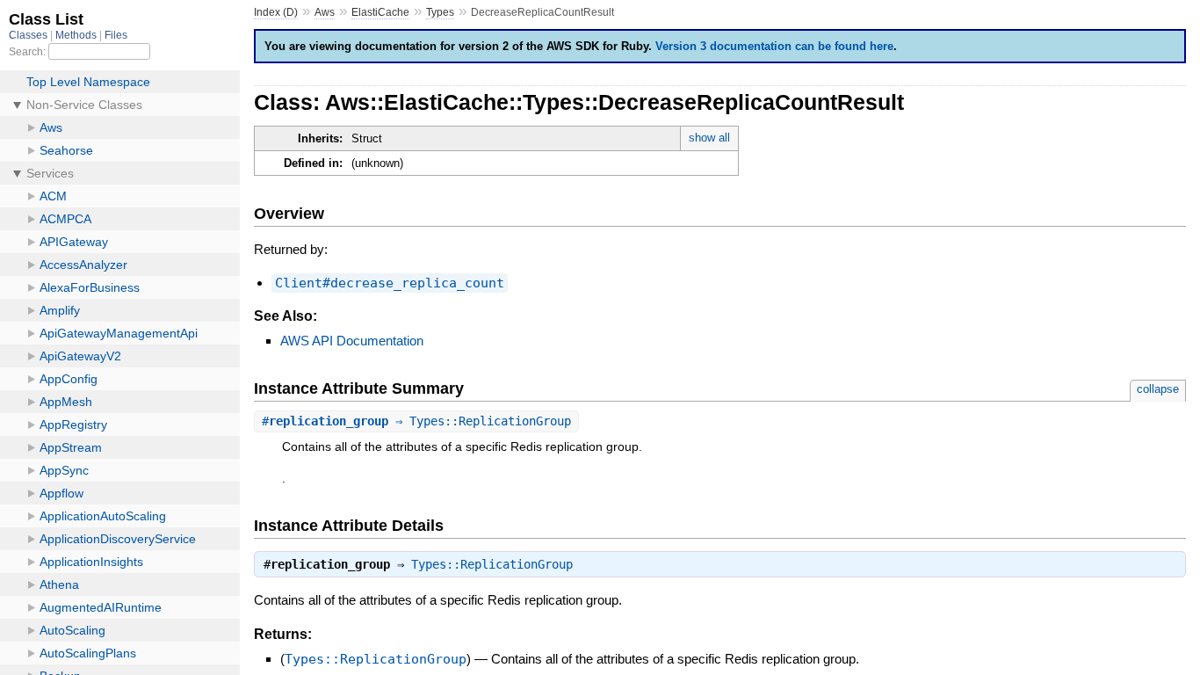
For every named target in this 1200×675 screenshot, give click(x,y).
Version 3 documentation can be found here (774, 46)
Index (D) (276, 12)
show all (709, 137)
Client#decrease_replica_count (389, 283)
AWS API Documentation (351, 340)
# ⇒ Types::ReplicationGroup (416, 421)
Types (440, 12)
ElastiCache (380, 12)
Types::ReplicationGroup (492, 564)
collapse (1158, 389)
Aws (324, 12)
